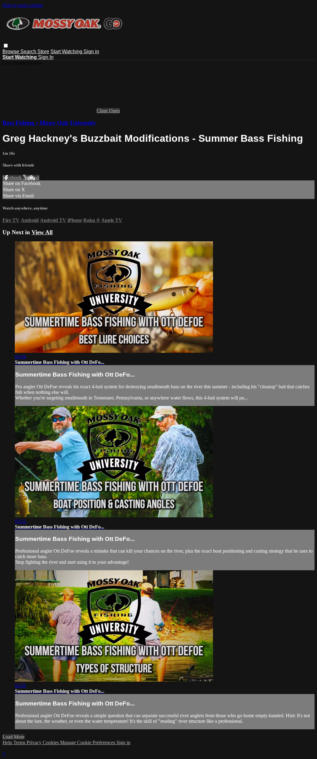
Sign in (91, 51)
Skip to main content (22, 5)
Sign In (46, 57)
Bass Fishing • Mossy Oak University (49, 122)
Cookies (51, 742)
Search (28, 51)
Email (33, 177)
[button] (6, 46)
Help (7, 742)
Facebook (12, 177)
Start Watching (67, 51)
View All (42, 232)
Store (43, 51)
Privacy (35, 742)
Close (103, 110)
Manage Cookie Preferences (88, 742)
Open (114, 110)
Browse (11, 51)
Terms (20, 742)
